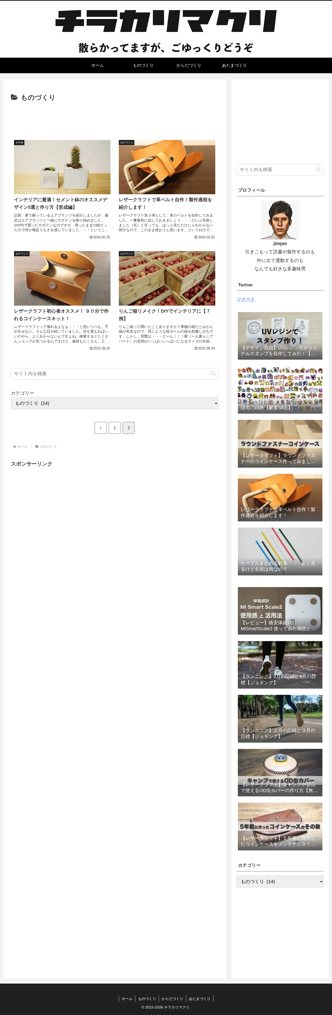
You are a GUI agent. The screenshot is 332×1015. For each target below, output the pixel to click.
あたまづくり (200, 999)
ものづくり (147, 999)
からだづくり (172, 999)
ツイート (246, 299)
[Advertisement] (114, 118)
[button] (213, 374)
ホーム (127, 999)
